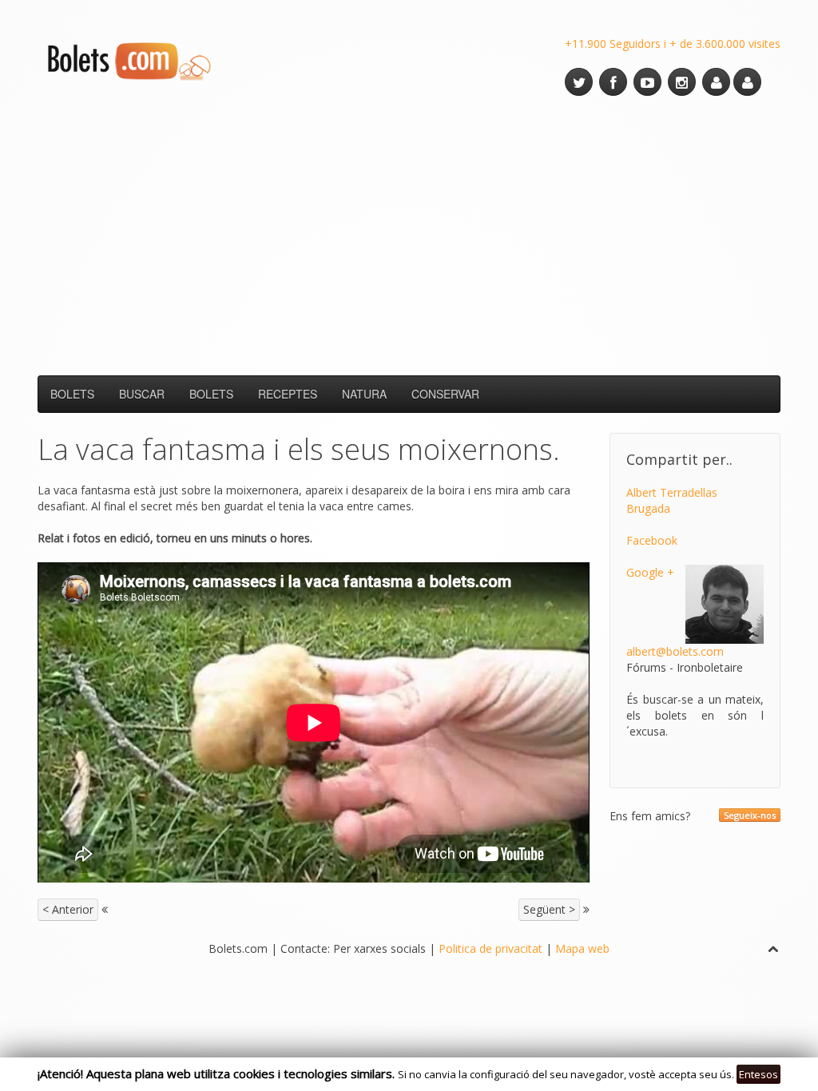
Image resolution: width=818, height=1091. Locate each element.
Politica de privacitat (490, 948)
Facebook (651, 540)
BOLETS (72, 394)
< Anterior (67, 909)
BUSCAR (142, 394)
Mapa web (582, 948)
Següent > (549, 909)
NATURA (364, 394)
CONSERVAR (445, 394)
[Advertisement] (409, 235)
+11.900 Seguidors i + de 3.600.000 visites (672, 43)
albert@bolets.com (675, 651)
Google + (650, 572)
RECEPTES (287, 394)
